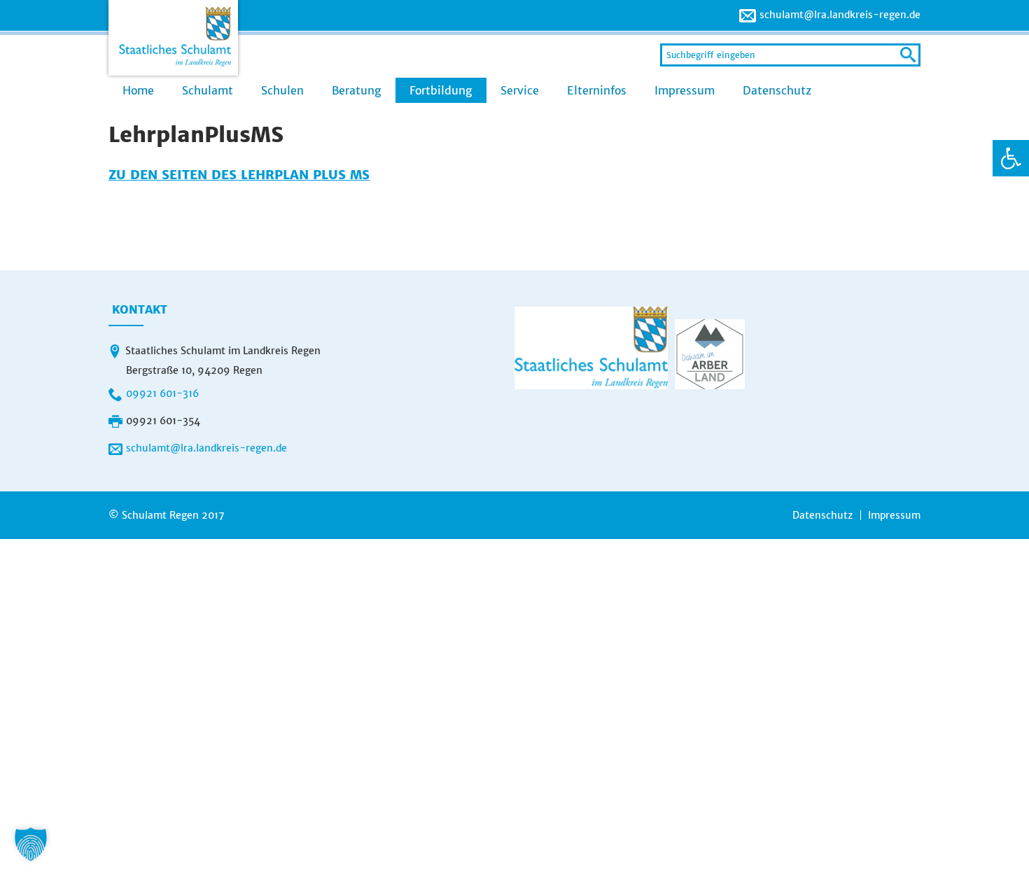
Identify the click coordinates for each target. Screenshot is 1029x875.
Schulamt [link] (207, 90)
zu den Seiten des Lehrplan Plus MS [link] (239, 175)
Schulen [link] (282, 90)
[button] (31, 844)
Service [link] (519, 90)
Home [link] (138, 90)
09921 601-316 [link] (162, 393)
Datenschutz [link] (777, 90)
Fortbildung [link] (441, 90)
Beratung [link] (357, 90)
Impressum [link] (684, 90)
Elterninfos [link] (596, 90)
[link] (1011, 158)
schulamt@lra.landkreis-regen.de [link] (840, 14)
